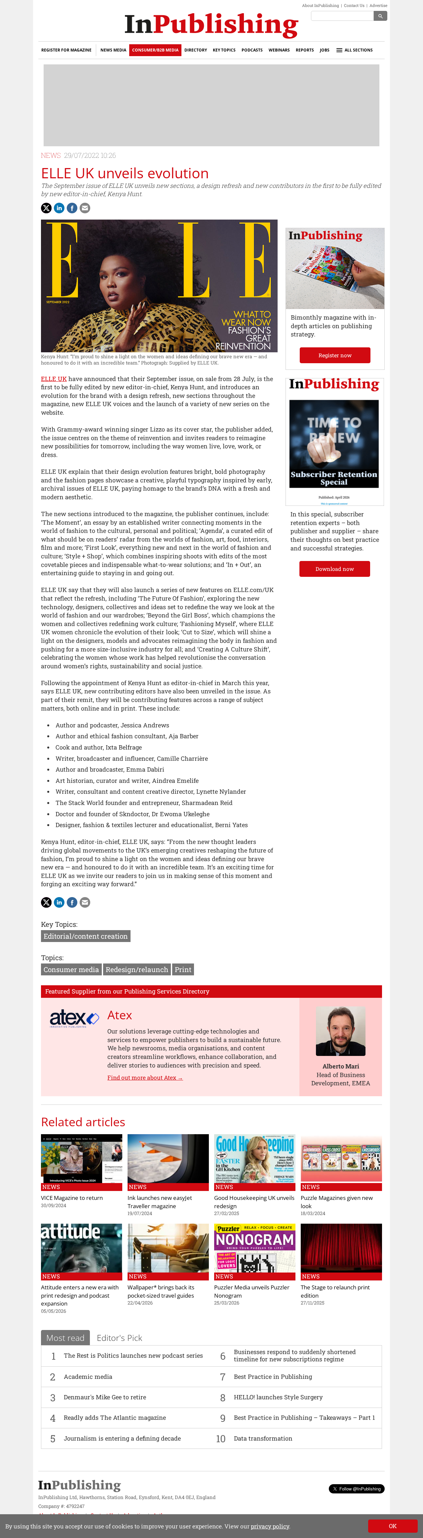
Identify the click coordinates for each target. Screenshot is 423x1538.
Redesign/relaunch (137, 969)
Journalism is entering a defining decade (122, 1438)
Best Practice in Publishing (273, 1377)
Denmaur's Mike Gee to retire (105, 1397)
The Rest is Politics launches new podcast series (133, 1355)
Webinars (279, 50)
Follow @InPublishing (360, 1489)
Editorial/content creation (86, 936)
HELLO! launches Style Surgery (278, 1397)
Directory (195, 50)
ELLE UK (54, 379)
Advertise (378, 5)
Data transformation (263, 1438)
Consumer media (71, 969)
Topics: (52, 957)
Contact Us (354, 5)
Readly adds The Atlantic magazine (115, 1417)
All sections (359, 50)
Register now (335, 355)
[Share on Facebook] (72, 208)
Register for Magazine (66, 50)
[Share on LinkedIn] (59, 208)
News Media (113, 50)
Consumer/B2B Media (155, 50)
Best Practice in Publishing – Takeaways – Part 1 (304, 1417)
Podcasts (252, 50)
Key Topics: (59, 924)
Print (183, 969)
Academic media (88, 1377)
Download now (335, 568)
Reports (305, 50)
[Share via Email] (85, 208)
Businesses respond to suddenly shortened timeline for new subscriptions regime (295, 1355)
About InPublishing (320, 5)
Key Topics (224, 50)
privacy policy (270, 1526)
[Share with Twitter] (46, 208)
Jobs (324, 50)
